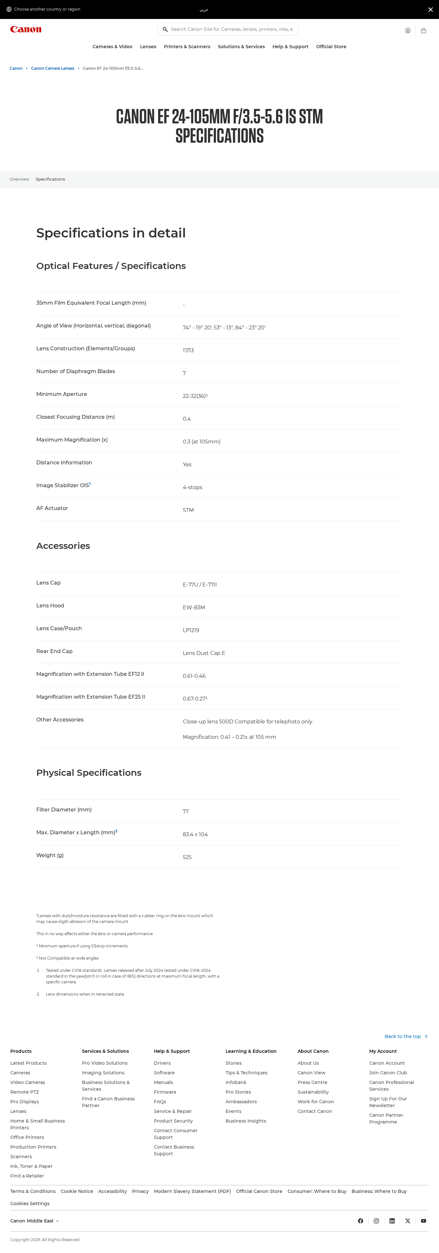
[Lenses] (158, 46)
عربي (204, 9)
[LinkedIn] (392, 1220)
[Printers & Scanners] (212, 46)
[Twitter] (407, 1220)
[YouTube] (423, 1220)
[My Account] (408, 30)
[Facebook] (360, 1220)
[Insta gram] (376, 1220)
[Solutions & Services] (267, 46)
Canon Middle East (32, 1221)
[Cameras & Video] (135, 46)
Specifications (50, 179)
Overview (19, 179)
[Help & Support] (311, 46)
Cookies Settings (29, 1203)
